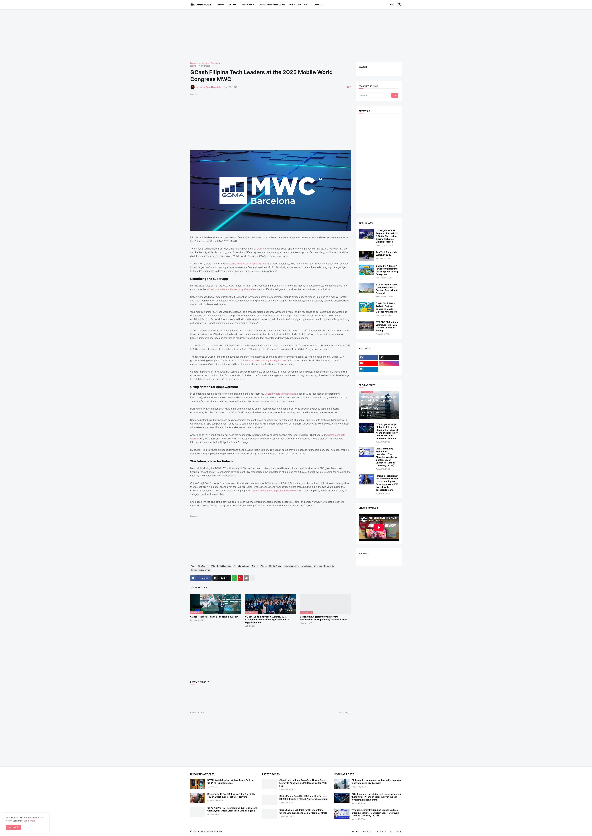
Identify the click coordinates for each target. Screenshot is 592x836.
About (232, 4)
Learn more (29, 820)
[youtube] (368, 363)
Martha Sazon (275, 566)
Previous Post (199, 712)
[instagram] (389, 363)
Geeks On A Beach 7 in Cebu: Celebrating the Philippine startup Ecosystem (387, 270)
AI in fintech (204, 66)
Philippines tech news (200, 570)
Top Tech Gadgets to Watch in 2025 (386, 253)
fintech (255, 566)
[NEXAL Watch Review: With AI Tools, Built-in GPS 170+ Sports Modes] (197, 784)
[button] (391, 4)
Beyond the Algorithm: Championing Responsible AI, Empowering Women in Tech (323, 618)
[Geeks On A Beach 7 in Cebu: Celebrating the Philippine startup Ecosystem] (366, 270)
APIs (213, 566)
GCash (260, 248)
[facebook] (368, 357)
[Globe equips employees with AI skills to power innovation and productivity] (341, 784)
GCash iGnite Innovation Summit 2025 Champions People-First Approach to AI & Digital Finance (267, 619)
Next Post (344, 712)
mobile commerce (291, 566)
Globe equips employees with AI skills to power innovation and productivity (376, 781)
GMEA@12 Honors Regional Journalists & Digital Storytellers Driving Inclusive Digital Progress (387, 236)
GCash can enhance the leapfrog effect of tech (232, 289)
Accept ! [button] (13, 827)
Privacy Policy (298, 4)
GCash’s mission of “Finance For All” (247, 263)
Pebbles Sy (329, 566)
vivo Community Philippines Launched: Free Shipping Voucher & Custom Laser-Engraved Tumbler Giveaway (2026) (386, 457)
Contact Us (380, 831)
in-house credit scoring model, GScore (264, 360)
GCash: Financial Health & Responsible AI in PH (214, 616)
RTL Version (396, 831)
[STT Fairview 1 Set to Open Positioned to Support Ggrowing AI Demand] (366, 288)
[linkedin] (368, 369)
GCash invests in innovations (280, 393)
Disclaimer (247, 4)
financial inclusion (241, 566)
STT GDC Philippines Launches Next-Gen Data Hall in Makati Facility (387, 326)
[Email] (246, 578)
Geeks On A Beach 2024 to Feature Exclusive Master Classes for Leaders (386, 307)
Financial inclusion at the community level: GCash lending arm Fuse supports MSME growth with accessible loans (387, 482)
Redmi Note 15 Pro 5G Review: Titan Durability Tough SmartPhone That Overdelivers (231, 795)
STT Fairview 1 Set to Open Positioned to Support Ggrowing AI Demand (387, 288)
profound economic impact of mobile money (276, 490)
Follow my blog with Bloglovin (205, 63)
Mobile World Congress (312, 566)
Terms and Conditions (271, 4)
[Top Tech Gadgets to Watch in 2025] (366, 256)
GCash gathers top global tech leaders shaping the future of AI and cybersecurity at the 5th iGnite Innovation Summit (387, 431)
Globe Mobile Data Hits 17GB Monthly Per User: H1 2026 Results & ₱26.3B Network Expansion (303, 797)
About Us (366, 831)
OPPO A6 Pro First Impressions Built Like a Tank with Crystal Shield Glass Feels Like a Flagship (232, 809)
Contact (317, 4)
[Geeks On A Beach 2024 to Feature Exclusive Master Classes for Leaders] (366, 307)
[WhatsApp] (234, 578)
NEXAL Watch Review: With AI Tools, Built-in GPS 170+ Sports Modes (230, 781)
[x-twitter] (389, 357)
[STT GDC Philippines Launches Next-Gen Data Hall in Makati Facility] (366, 326)
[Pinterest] (240, 578)
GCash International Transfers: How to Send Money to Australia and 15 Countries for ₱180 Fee (303, 783)
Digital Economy (224, 566)
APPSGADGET (216, 831)
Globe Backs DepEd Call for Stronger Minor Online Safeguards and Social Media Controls (303, 811)
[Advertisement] (282, 35)
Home (221, 4)
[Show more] (252, 578)
